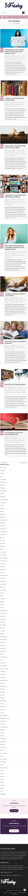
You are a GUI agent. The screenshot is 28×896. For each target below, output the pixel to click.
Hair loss (4, 616)
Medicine (4, 677)
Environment (4, 560)
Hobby (3, 630)
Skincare (4, 741)
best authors (22, 440)
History (3, 627)
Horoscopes (4, 636)
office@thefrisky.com (8, 872)
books (22, 104)
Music (3, 695)
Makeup (3, 671)
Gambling (4, 584)
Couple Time (4, 531)
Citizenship (4, 520)
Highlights (7, 104)
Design (3, 546)
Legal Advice (4, 657)
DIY (2, 549)
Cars (3, 505)
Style (6, 151)
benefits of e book (17, 388)
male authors (13, 203)
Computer (4, 528)
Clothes (3, 525)
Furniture (4, 578)
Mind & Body (21, 150)
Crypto (3, 540)
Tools (3, 770)
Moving (3, 692)
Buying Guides (5, 499)
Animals (3, 470)
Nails (3, 697)
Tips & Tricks (4, 767)
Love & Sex (4, 665)
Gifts (3, 592)
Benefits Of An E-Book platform (15, 384)
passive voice (22, 299)
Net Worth (4, 700)
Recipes (3, 724)
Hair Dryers (4, 613)
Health (19, 55)
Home (23, 55)
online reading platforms (10, 392)
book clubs (17, 104)
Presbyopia (7, 255)
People (3, 709)
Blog (3, 493)
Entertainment (21, 102)
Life (9, 153)
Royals (3, 732)
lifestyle (13, 153)
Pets (3, 712)
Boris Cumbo (9, 345)
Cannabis (4, 502)
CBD (3, 511)
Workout (13, 155)
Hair (3, 607)
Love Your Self (5, 668)
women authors (8, 204)
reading (14, 59)
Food (3, 572)
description (12, 299)
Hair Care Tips (5, 610)
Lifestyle (3, 662)
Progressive (13, 255)
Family (3, 563)
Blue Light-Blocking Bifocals (11, 253)
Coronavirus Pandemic (15, 57)
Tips (3, 764)
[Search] (23, 13)
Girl (2, 595)
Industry (3, 645)
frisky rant (15, 201)
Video (3, 788)
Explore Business (14, 830)
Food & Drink (4, 575)
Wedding (4, 794)
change (19, 151)
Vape (3, 782)
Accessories (4, 467)
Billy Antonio (8, 102)
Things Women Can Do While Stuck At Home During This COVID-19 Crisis (14, 51)
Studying (4, 747)
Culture (3, 543)
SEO (3, 735)
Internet (3, 648)
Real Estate (4, 721)
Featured (4, 569)
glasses (19, 253)
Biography (4, 490)
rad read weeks (9, 106)
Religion (3, 729)
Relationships (21, 199)
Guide (3, 601)
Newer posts (23, 462)
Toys (3, 773)
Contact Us (10, 892)
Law (3, 654)
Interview (4, 651)
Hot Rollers (4, 639)
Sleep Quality (8, 155)
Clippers (3, 522)
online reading (22, 390)
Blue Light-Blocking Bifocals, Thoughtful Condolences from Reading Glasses (14, 247)
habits (6, 153)
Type (3, 779)
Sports (3, 744)
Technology (4, 759)
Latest (15, 892)
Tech (6, 388)
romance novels (17, 442)
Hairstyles (4, 619)
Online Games (8, 59)
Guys (3, 604)
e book (16, 390)
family (23, 151)
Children (3, 517)
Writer (21, 301)
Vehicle (3, 785)
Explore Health (14, 810)
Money (3, 683)
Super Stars (4, 753)
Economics (4, 552)
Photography (4, 715)
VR (2, 791)
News (3, 703)
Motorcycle (4, 686)
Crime (3, 537)
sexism (23, 203)
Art (18, 437)
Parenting (21, 345)
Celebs (3, 514)
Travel (3, 776)
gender (21, 201)
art (10, 347)
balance (15, 151)
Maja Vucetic (9, 55)
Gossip (3, 598)
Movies (3, 689)
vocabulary (17, 301)
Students (11, 301)
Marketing (4, 674)
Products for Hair (5, 718)
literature (7, 203)
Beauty (3, 485)
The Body (4, 762)
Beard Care (4, 482)
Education (20, 298)
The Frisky (8, 251)
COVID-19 (23, 57)
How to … (4, 642)
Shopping (4, 738)
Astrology (4, 479)
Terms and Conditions (22, 892)
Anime (3, 473)
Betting (3, 488)
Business (4, 496)
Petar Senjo (8, 387)
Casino (3, 508)
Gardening (4, 590)
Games (3, 587)
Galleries (4, 581)
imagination (22, 347)
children (17, 347)
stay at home (20, 59)
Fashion (3, 566)
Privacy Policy (14, 894)
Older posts (4, 462)
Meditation (18, 153)
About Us (5, 892)
